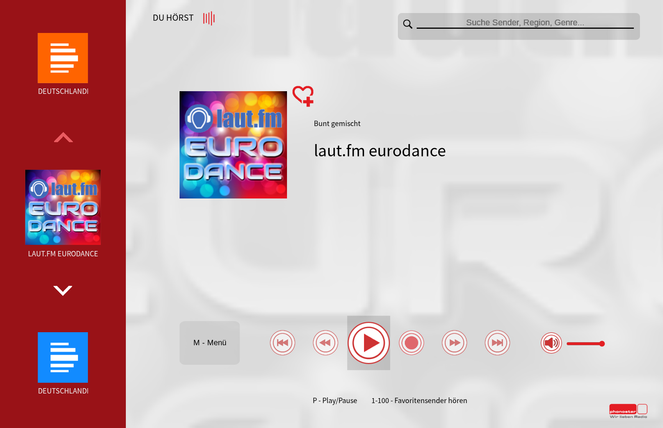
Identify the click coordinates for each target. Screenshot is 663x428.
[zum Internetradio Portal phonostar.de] (628, 416)
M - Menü (209, 342)
